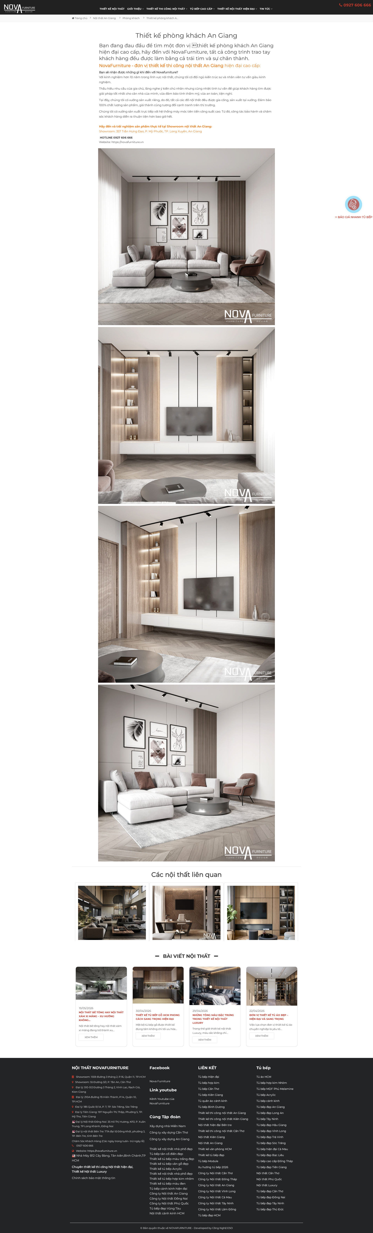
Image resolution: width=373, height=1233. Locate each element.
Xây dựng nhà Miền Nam (168, 1126)
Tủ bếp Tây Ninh (267, 1119)
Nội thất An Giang (210, 1143)
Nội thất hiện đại (120, 1167)
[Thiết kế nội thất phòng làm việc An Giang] (186, 913)
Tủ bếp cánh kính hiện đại (168, 1188)
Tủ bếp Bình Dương (211, 1107)
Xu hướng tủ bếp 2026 (213, 1167)
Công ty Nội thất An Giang (169, 1193)
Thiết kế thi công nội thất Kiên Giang (223, 1119)
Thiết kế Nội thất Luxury (89, 1171)
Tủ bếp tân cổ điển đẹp (166, 1154)
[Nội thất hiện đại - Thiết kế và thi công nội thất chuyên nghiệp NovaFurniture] (19, 8)
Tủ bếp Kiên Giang (210, 1095)
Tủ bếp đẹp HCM (209, 1215)
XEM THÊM (91, 1037)
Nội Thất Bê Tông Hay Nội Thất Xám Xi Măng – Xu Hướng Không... (101, 1016)
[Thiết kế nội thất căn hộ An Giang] (261, 913)
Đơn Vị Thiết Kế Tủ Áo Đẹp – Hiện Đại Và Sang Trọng (268, 1017)
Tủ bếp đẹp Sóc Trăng (271, 1143)
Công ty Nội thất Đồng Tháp (217, 1179)
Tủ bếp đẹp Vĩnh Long (271, 1131)
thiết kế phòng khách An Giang (235, 45)
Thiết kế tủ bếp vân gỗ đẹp (169, 1164)
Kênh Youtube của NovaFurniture (162, 1101)
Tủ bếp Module (208, 1161)
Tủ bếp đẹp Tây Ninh (270, 1203)
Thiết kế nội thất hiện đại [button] (236, 8)
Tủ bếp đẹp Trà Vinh (269, 1137)
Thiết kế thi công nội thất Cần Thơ (221, 1131)
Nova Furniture (160, 1081)
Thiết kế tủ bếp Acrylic (166, 1169)
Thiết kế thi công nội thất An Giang (222, 1113)
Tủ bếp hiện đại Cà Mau (272, 1149)
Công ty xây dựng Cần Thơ (169, 1132)
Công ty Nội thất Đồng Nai (169, 1198)
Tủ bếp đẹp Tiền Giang (271, 1167)
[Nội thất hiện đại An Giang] (112, 913)
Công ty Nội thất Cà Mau (215, 1197)
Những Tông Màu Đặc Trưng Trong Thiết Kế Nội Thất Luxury (213, 1019)
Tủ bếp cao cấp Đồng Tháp (274, 1161)
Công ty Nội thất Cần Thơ (215, 1173)
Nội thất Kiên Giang (211, 1137)
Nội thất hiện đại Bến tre (215, 1125)
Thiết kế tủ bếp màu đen (168, 1183)
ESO (230, 1228)
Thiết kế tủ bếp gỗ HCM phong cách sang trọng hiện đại (158, 1017)
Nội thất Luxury (266, 1185)
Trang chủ (80, 18)
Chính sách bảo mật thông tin (93, 1178)
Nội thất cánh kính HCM (167, 1213)
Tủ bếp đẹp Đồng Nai (270, 1197)
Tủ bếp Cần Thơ (208, 1089)
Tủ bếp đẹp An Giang (270, 1107)
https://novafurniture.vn (128, 142)
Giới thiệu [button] (134, 8)
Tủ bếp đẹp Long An (270, 1113)
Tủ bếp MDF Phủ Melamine (274, 1089)
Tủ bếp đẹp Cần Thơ (269, 1191)
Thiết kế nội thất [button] (112, 8)
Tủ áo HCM (263, 1077)
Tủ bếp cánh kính (268, 1101)
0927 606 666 (356, 5)
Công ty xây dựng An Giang (169, 1139)
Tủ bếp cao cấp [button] (201, 8)
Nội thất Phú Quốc (269, 1179)
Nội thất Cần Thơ (267, 1173)
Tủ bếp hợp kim (208, 1083)
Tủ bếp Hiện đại (208, 1077)
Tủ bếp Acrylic (266, 1095)
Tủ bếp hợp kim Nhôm (271, 1083)
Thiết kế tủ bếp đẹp (211, 1155)
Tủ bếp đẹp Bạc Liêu (270, 1155)
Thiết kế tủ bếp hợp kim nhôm (172, 1179)
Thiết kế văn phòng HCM (215, 1149)
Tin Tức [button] (265, 8)
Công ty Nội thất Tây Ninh (216, 1203)
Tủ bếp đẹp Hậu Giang (271, 1125)
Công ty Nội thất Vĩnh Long (217, 1191)
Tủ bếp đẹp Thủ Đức (270, 1209)
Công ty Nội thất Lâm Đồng (217, 1209)
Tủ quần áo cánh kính (212, 1101)
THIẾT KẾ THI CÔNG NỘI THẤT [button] (166, 8)
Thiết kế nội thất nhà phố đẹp (171, 1149)
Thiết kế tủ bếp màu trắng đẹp (172, 1159)
